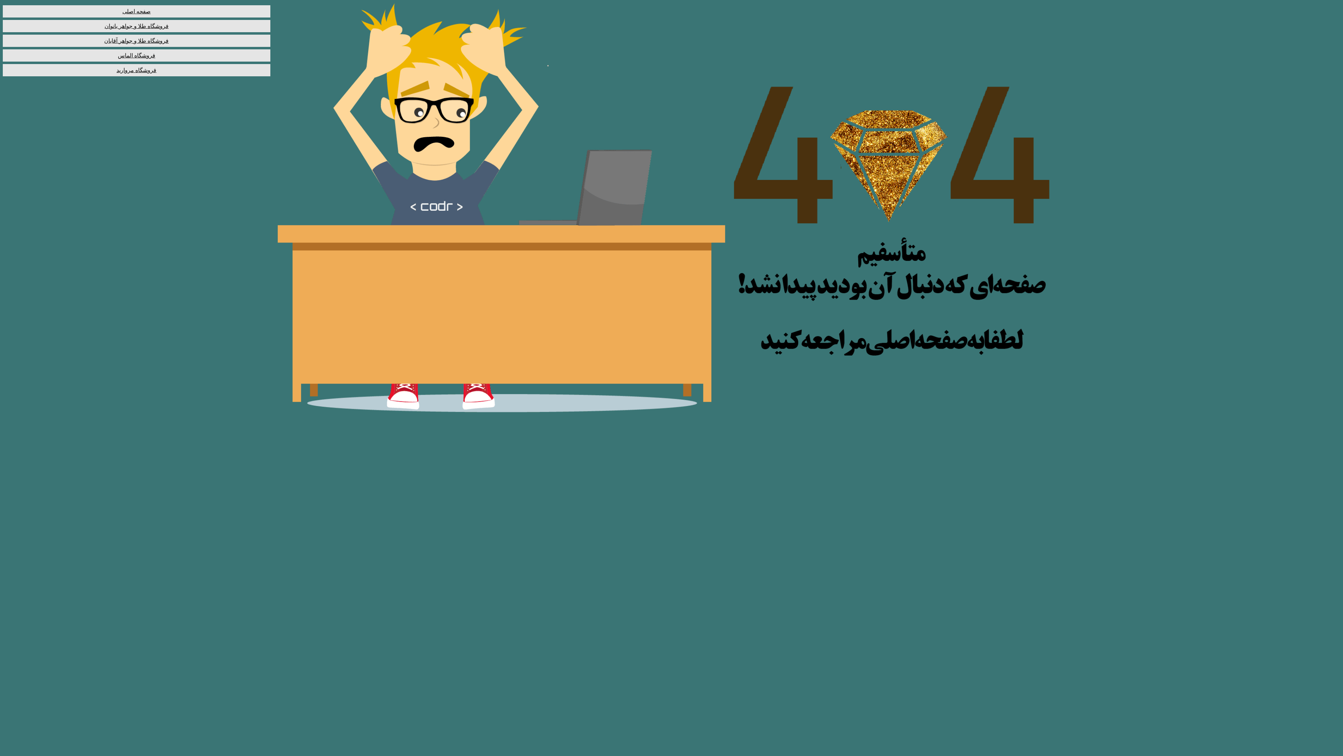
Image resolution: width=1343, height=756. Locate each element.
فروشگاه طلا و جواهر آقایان (136, 41)
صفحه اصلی (136, 11)
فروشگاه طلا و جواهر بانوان (137, 26)
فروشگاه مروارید (136, 70)
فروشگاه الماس (136, 55)
